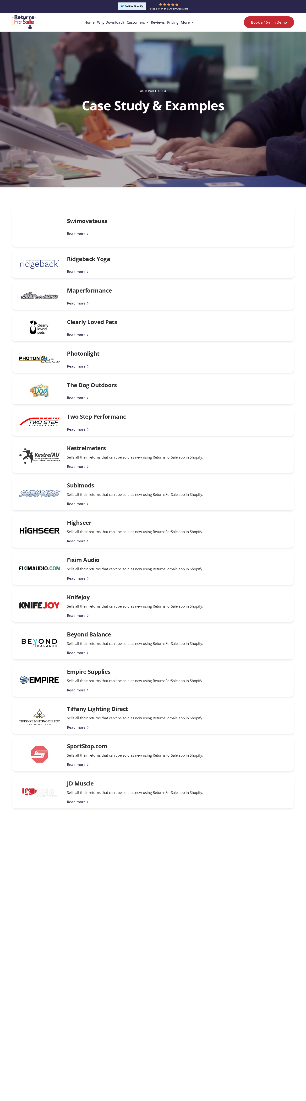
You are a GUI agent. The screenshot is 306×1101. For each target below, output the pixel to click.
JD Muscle (80, 783)
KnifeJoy (78, 597)
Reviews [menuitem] (158, 22)
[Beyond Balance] (39, 642)
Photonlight (83, 353)
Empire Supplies (88, 671)
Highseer (79, 522)
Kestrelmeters (86, 448)
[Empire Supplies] (39, 679)
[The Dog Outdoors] (39, 390)
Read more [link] (76, 233)
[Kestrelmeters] (39, 456)
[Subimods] (39, 493)
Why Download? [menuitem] (110, 22)
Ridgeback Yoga (88, 259)
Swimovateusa (87, 221)
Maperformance (89, 290)
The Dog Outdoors (92, 385)
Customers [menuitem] (136, 22)
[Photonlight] (39, 359)
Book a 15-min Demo (269, 22)
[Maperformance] (39, 296)
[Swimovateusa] (39, 226)
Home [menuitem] (89, 22)
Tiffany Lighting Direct (97, 709)
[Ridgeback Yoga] (39, 264)
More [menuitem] (185, 22)
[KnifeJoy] (39, 605)
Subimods (80, 485)
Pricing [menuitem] (172, 22)
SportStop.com (87, 746)
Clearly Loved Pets (92, 322)
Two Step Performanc (96, 416)
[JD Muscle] (39, 791)
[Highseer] (39, 530)
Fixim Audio (83, 560)
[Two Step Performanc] (39, 422)
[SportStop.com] (39, 754)
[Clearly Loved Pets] (39, 327)
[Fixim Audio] (39, 568)
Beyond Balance (89, 634)
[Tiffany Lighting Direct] (39, 717)
